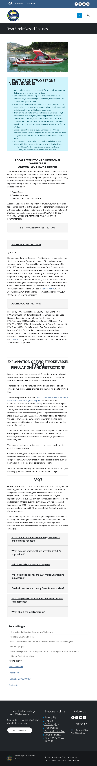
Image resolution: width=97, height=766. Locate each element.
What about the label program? (27, 612)
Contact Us (31, 3)
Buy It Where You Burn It (54, 739)
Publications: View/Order (20, 679)
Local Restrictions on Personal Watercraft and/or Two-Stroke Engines (42, 641)
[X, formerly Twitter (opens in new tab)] (80, 4)
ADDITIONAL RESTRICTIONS (26, 244)
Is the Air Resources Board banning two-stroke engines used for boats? (35, 539)
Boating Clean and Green (22, 637)
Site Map (77, 760)
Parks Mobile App (54, 731)
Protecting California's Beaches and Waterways (32, 632)
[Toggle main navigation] (79, 15)
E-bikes (48, 721)
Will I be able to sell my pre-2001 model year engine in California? (37, 576)
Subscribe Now (22, 730)
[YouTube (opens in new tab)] (84, 4)
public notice (48, 288)
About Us (19, 3)
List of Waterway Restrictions (37, 227)
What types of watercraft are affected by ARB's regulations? (36, 552)
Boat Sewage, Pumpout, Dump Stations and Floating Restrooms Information (45, 651)
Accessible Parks (65, 760)
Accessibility (51, 760)
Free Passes (51, 727)
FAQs (48, 757)
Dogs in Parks (52, 734)
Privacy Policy (73, 757)
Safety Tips (51, 717)
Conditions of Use (59, 757)
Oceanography (17, 646)
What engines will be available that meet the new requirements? (37, 600)
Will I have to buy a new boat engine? (30, 564)
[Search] (87, 15)
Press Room (14, 672)
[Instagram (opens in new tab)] (88, 4)
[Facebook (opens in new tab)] (76, 4)
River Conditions (16, 666)
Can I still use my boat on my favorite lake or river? (37, 588)
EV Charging (51, 724)
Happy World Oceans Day (22, 656)
